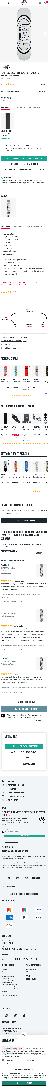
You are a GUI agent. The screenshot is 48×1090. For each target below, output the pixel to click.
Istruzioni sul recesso (8, 976)
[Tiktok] (15, 1015)
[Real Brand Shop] (24, 67)
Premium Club (26, 715)
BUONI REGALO (31, 979)
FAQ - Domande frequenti (15, 796)
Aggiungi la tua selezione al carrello (25, 158)
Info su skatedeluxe (31, 969)
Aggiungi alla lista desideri (26, 164)
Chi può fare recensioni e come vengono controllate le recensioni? (22, 545)
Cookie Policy (5, 1034)
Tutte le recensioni (7, 982)
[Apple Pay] (38, 918)
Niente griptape (33, 108)
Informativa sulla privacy (9, 1031)
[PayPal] (24, 918)
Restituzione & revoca (8, 974)
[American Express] (9, 918)
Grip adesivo (5, 108)
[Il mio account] (40, 3)
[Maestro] (24, 910)
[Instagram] (6, 1015)
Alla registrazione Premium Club (25, 878)
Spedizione (10, 781)
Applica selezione (26, 1069)
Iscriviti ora (25, 836)
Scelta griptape (19, 108)
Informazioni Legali (9, 1022)
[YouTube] (24, 1015)
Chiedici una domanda (25, 520)
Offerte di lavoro (30, 972)
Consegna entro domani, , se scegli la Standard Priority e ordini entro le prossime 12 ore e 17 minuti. (22, 180)
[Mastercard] (9, 910)
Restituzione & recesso (15, 785)
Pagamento (5, 972)
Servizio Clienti (12, 800)
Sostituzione (11, 789)
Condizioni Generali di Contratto (11, 1029)
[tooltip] (45, 91)
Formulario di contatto (29, 949)
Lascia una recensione (26, 709)
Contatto (4, 991)
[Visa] (38, 910)
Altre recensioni (26, 702)
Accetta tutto (25, 1083)
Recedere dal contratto (9, 995)
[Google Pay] (9, 926)
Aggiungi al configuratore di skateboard (26, 170)
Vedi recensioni (41, 84)
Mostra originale (6, 573)
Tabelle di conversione (15, 793)
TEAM (28, 976)
